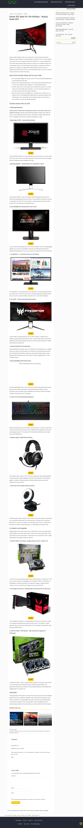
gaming (37, 731)
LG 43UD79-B (14, 254)
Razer (13, 732)
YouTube (25, 820)
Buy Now (30, 153)
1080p (16, 731)
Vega (16, 732)
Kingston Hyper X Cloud (17, 437)
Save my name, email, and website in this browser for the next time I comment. (28, 799)
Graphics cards (12, 531)
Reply (12, 757)
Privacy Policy (26, 824)
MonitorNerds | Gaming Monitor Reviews (12, 2)
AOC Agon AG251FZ (16, 164)
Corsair (32, 731)
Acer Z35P (13, 299)
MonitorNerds (18, 820)
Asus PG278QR (14, 207)
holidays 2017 (42, 731)
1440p (19, 731)
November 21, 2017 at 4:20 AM (17, 748)
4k (21, 731)
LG (49, 731)
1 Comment (25, 13)
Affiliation (20, 824)
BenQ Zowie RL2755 (15, 120)
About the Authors (38, 820)
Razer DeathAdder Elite (16, 361)
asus (27, 731)
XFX (18, 732)
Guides (15, 729)
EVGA (35, 731)
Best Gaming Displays (35, 824)
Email (12, 793)
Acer (23, 731)
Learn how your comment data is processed (37, 810)
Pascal (10, 732)
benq (29, 731)
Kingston (47, 731)
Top (80, 823)
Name (13, 788)
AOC (25, 731)
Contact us (30, 820)
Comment (13, 776)
